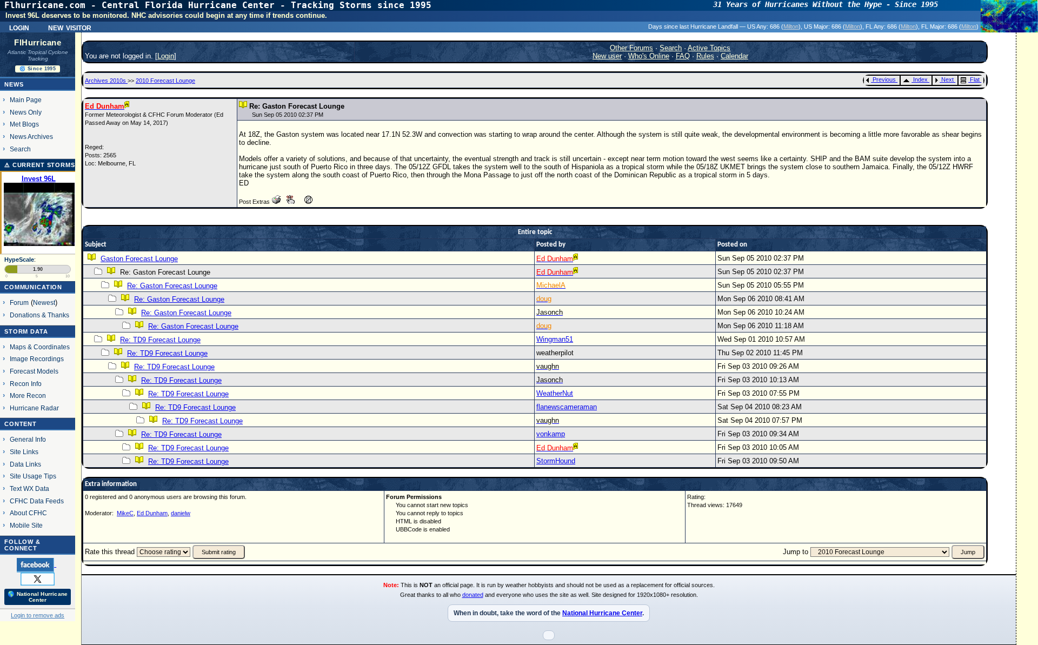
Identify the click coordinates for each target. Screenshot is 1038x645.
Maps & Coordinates (40, 346)
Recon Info (26, 383)
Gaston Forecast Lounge (139, 259)
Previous (884, 79)
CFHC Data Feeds (37, 500)
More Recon (28, 395)
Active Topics (709, 48)
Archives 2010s (106, 80)
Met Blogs (24, 124)
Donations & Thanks (39, 314)
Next (947, 79)
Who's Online (648, 56)
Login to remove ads (37, 615)
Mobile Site (26, 525)
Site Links (24, 451)
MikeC (125, 513)
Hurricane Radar (34, 407)
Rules (705, 56)
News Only (26, 112)
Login (19, 27)
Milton (791, 26)
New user (607, 56)
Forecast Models (34, 371)
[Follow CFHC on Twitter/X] (38, 578)
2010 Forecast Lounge (165, 80)
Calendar (734, 56)
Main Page (26, 99)
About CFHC (28, 512)
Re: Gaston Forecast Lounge (172, 286)
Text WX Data (29, 488)
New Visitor (69, 27)
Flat (974, 79)
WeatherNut (554, 393)
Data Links (25, 464)
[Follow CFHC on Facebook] (36, 564)
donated (472, 594)
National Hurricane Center (602, 613)
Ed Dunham (152, 513)
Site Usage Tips (33, 476)
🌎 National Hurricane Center (38, 597)
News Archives (31, 136)
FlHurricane (37, 42)
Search (20, 148)
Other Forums (631, 48)
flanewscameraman (566, 407)
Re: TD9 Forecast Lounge (160, 340)
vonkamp (550, 434)
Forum (19, 302)
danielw (180, 513)
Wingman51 (554, 339)
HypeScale (19, 259)
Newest (44, 302)
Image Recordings (37, 358)
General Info (28, 439)
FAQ (683, 56)
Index (920, 79)
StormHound (555, 461)
